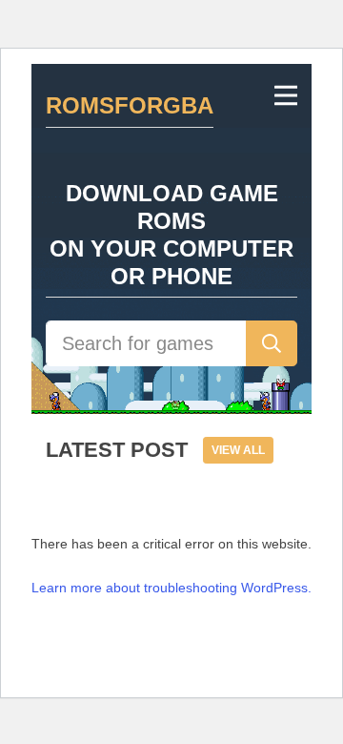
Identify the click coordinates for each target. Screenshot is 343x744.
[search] (271, 343)
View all (238, 450)
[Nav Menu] (286, 95)
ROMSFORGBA (129, 105)
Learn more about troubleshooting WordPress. (171, 587)
